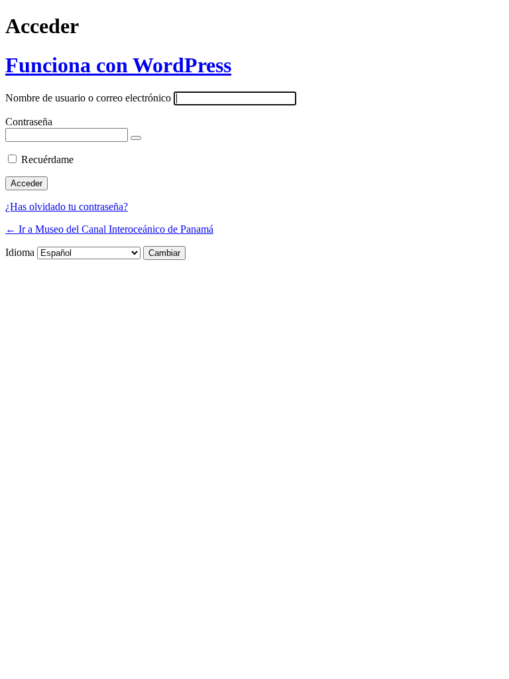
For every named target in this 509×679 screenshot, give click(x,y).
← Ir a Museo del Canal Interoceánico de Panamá (109, 229)
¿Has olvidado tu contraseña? (66, 206)
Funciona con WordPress (118, 65)
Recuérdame (47, 159)
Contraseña (28, 121)
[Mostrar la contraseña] (136, 138)
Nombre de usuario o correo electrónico (88, 97)
